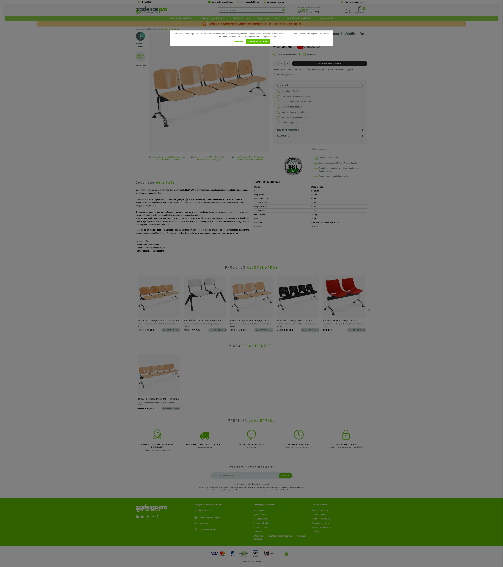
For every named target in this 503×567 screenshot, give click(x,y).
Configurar (238, 42)
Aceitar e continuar (257, 41)
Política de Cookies (227, 36)
